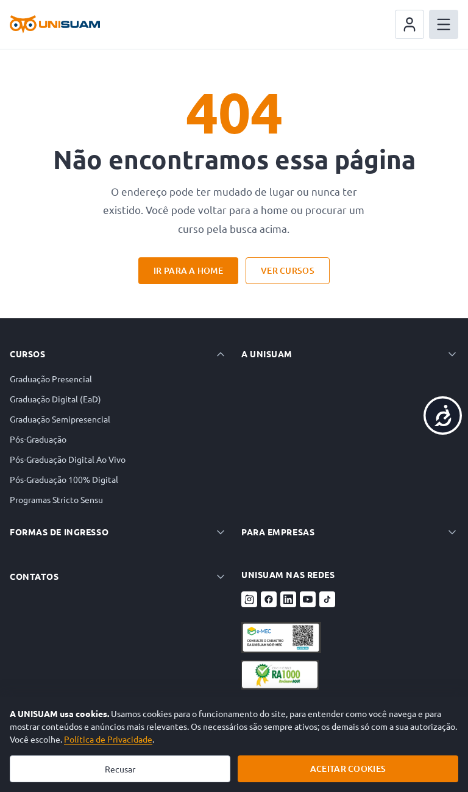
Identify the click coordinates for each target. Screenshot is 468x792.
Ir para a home (188, 270)
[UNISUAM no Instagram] (249, 599)
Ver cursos (287, 270)
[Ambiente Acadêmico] (409, 24)
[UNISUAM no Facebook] (269, 599)
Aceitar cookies (348, 768)
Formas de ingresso (59, 531)
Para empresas (277, 531)
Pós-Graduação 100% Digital (64, 479)
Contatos (34, 576)
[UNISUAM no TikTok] (327, 599)
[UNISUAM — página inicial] (55, 24)
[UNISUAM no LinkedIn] (288, 599)
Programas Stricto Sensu (56, 499)
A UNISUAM (266, 353)
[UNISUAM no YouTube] (308, 599)
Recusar (120, 768)
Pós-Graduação (38, 438)
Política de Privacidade (108, 738)
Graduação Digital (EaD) (55, 398)
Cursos (27, 353)
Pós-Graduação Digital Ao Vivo (68, 459)
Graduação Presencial (51, 378)
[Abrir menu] (443, 24)
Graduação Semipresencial (60, 418)
